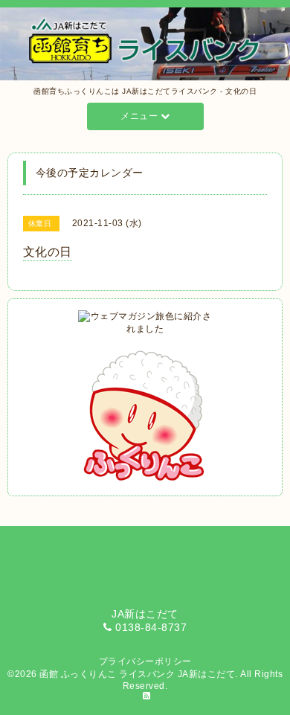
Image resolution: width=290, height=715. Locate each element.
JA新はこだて (207, 674)
